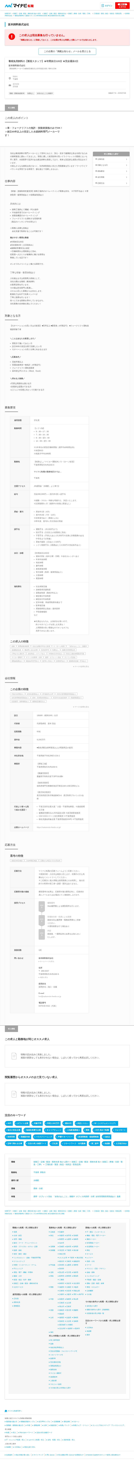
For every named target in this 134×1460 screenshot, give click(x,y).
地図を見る (44, 977)
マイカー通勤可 (55, 1373)
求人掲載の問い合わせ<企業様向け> (71, 1455)
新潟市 (61, 1269)
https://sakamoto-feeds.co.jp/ (49, 827)
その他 (89, 1294)
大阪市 (68, 1294)
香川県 (68, 1310)
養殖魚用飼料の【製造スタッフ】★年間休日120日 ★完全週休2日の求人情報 (39, 15)
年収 (28, 1425)
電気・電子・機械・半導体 (23, 1272)
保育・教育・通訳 (20, 1254)
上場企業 (53, 1381)
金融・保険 (91, 1272)
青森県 (61, 1235)
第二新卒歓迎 (55, 1340)
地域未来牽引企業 (33, 1130)
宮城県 (75, 1235)
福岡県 (61, 1317)
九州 (51, 1317)
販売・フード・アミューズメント (25, 1243)
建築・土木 (18, 1276)
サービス (90, 1254)
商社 (88, 1250)
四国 (51, 1310)
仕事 (45, 1425)
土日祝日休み (121, 1143)
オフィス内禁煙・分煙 (85, 1196)
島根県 (68, 1299)
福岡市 (70, 1328)
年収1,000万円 (53, 1123)
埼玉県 (61, 1250)
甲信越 (52, 1265)
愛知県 (75, 1276)
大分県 (68, 1321)
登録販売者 (25, 1137)
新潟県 (61, 1265)
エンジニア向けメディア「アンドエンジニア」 (109, 1425)
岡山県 (75, 1299)
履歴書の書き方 (11, 1422)
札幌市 (61, 1232)
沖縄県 (70, 1325)
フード (89, 1265)
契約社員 (17, 1302)
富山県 (61, 1272)
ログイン (108, 6)
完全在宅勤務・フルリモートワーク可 (63, 1351)
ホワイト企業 (22, 1123)
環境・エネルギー (93, 1287)
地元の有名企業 (13, 1130)
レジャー (90, 1258)
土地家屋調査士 (73, 1130)
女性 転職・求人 (54, 1440)
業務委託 (17, 1306)
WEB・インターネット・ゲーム (25, 1265)
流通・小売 (91, 1261)
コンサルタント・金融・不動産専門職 (27, 1258)
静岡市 (61, 1283)
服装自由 (53, 1369)
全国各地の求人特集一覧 (95, 1313)
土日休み (90, 1327)
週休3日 (68, 1123)
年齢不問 (37, 1123)
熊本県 (61, 1321)
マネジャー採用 (55, 1384)
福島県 (75, 1239)
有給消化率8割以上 (57, 1347)
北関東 (52, 1247)
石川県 (68, 1272)
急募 (118, 1196)
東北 (51, 1235)
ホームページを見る (47, 961)
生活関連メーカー (93, 1247)
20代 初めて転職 (102, 1130)
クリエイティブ (19, 1261)
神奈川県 (62, 1254)
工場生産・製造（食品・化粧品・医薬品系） (108, 13)
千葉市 (71, 1258)
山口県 (68, 1303)
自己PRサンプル (44, 1422)
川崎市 (68, 1261)
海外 (51, 1332)
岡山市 (61, 1306)
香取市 (43, 1172)
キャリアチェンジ (54, 1130)
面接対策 (53, 1425)
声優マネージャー (65, 1137)
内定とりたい (82, 1123)
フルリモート (120, 1130)
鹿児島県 (62, 1325)
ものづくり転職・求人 (36, 1440)
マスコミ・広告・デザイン (96, 1269)
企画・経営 (18, 1235)
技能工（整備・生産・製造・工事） (79, 13)
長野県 (75, 1265)
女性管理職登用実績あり (106, 1196)
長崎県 (75, 1317)
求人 (14, 1432)
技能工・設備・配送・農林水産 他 (55, 13)
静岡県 (68, 1276)
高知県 (61, 1314)
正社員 (55, 1143)
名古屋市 (76, 1283)
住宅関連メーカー (93, 1243)
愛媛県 (75, 1310)
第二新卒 (95, 1143)
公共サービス (18, 1287)
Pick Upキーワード (26, 1432)
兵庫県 (61, 1291)
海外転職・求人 (69, 1440)
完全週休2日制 (55, 1362)
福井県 (75, 1272)
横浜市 (61, 1261)
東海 (51, 1276)
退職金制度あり (55, 1366)
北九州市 (62, 1328)
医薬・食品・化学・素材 (22, 1280)
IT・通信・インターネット (96, 1232)
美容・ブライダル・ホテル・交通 (25, 1247)
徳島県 (61, 1310)
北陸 (51, 1272)
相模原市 (76, 1261)
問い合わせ (51, 1455)
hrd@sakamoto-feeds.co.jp (50, 996)
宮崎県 (75, 1321)
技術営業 (11, 1137)
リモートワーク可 (56, 1355)
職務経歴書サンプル (28, 1422)
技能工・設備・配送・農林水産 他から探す (27, 13)
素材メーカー (91, 1239)
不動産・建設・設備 (94, 1280)
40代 (9, 1123)
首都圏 (52, 1250)
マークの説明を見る (82, 666)
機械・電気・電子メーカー (96, 1235)
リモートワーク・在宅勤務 (74, 1143)
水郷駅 (36, 1180)
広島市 (68, 1306)
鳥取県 (61, 1299)
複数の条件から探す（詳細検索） (98, 1310)
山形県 (68, 1239)
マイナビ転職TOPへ (15, 1411)
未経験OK (53, 1377)
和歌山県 (76, 1291)
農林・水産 (38, 1188)
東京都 (75, 1250)
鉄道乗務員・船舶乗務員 (88, 1137)
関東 (87, 1130)
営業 (15, 1232)
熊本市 (77, 1328)
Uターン (76, 1422)
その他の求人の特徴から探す (60, 1388)
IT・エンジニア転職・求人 (15, 1440)
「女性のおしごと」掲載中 (64, 1196)
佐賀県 (68, 1317)
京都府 (68, 1287)
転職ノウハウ (65, 1425)
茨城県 (61, 1247)
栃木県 (68, 1247)
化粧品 (107, 1137)
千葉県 (36, 1172)
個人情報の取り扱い (23, 1455)
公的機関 (90, 1291)
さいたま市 (63, 1258)
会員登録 (122, 5)
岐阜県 (61, 1276)
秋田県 (61, 1239)
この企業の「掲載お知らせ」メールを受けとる (67, 51)
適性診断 (67, 1422)
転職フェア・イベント (81, 1425)
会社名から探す (92, 1306)
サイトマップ (38, 1455)
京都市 (61, 1294)
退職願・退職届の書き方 (15, 1425)
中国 (51, 1299)
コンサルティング (93, 1276)
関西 (51, 1287)
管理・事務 (18, 1239)
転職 (7, 1432)
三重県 (61, 1280)
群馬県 (75, 1247)
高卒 (88, 1335)
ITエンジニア (18, 1269)
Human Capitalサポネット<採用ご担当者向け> (103, 1455)
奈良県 (68, 1291)
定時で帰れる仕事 (14, 1143)
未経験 (107, 1143)
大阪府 (75, 1287)
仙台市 (61, 1243)
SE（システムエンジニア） (105, 1123)
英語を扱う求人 (29, 1447)
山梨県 (68, 1265)
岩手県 (68, 1235)
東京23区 (80, 1258)
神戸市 (81, 1294)
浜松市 (68, 1283)
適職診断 (37, 1425)
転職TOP (8, 13)
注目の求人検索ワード (37, 1143)
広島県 (61, 1303)
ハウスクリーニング (44, 1137)
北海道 (52, 1232)
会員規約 (9, 1455)
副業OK (53, 1358)
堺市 (75, 1294)
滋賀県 (61, 1287)
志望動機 (57, 1422)
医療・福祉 (18, 1250)
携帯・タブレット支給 (43, 1196)
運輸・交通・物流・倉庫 (95, 1283)
